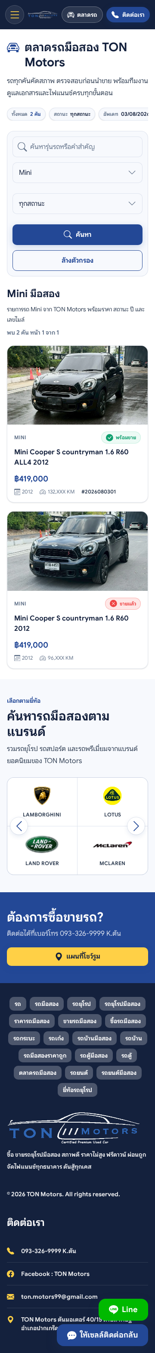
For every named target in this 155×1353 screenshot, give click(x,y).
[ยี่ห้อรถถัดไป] (136, 826)
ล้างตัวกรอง (77, 260)
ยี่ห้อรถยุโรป (77, 1090)
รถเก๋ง (56, 1038)
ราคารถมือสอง (32, 1021)
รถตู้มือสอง (94, 1055)
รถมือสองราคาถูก (45, 1055)
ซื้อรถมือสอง (125, 1021)
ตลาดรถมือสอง (37, 1073)
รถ (18, 1004)
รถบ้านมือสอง (95, 1038)
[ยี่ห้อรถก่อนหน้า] (19, 826)
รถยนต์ (79, 1073)
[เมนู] (14, 14)
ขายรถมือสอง (79, 1021)
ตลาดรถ (87, 15)
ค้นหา (83, 234)
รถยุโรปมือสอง (122, 1004)
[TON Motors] (43, 14)
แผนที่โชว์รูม (83, 956)
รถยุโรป (81, 1004)
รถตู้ (126, 1055)
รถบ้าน (133, 1038)
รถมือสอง (47, 1004)
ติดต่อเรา (133, 15)
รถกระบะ (24, 1038)
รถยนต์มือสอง (119, 1073)
